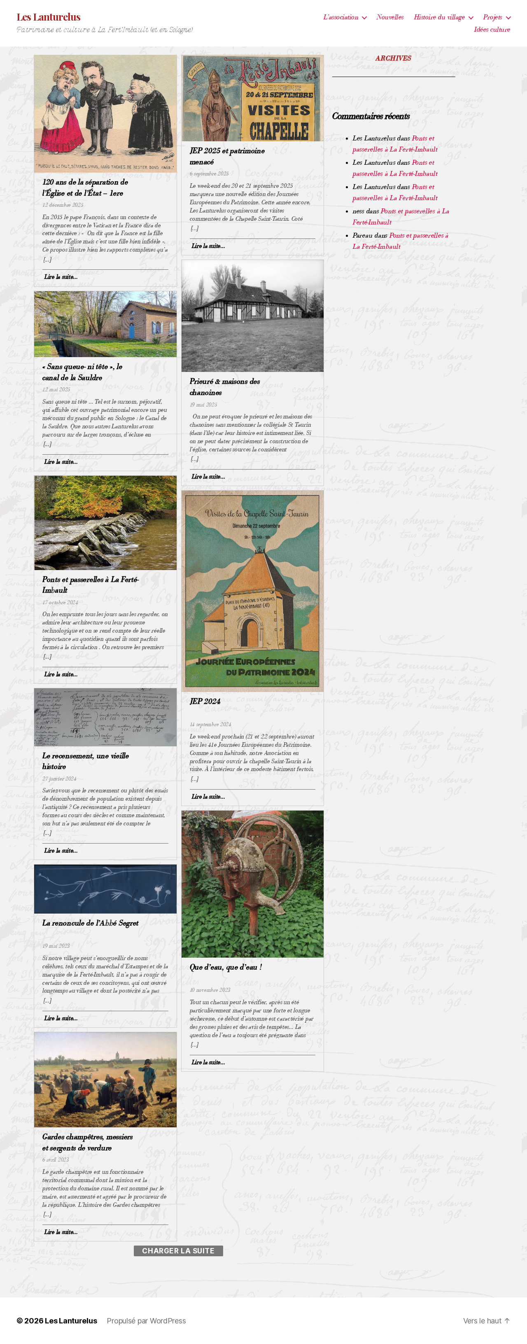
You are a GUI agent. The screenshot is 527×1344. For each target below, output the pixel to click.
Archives (394, 58)
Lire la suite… (61, 276)
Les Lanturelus (48, 16)
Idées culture (492, 29)
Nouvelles (390, 17)
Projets (492, 17)
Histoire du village (439, 17)
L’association (341, 17)
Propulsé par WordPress (146, 1320)
